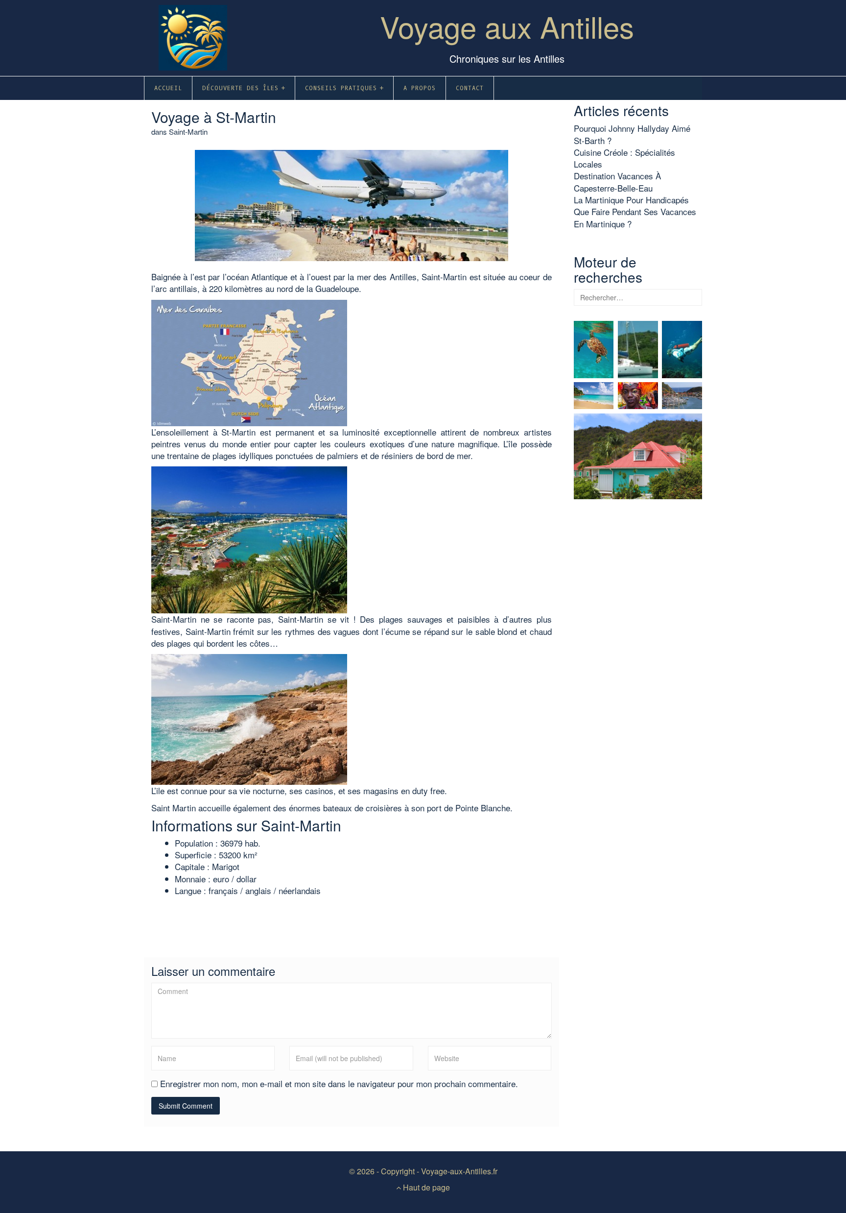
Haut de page (425, 1187)
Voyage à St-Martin (213, 116)
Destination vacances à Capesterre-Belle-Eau (617, 182)
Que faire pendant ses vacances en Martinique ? (635, 217)
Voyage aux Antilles (507, 26)
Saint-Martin (188, 131)
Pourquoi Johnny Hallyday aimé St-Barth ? (632, 134)
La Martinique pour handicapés (631, 200)
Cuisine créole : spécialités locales (624, 158)
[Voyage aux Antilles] (193, 34)
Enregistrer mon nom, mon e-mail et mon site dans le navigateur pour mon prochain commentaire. (339, 1084)
